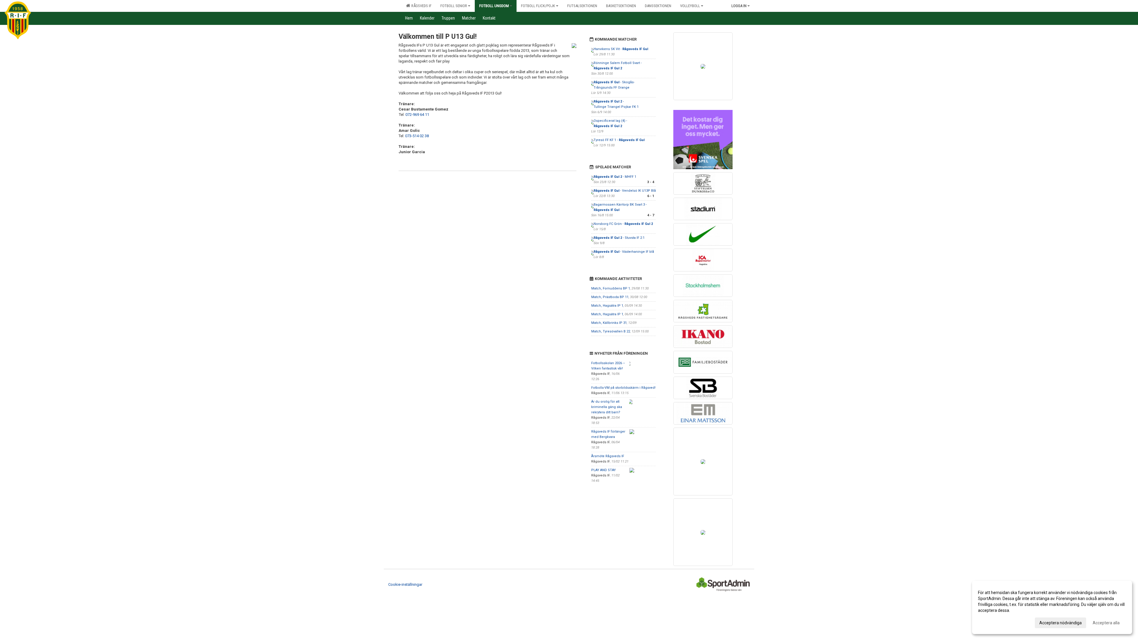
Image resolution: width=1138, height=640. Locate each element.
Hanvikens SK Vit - (621, 49)
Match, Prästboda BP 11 (610, 297)
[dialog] (1052, 607)
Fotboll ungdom (494, 6)
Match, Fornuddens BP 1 (610, 288)
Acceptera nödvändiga (1060, 622)
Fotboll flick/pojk (538, 6)
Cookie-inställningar (405, 584)
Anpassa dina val (994, 622)
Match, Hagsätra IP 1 (607, 306)
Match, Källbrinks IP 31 (609, 323)
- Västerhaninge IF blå (624, 252)
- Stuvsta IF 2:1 (619, 238)
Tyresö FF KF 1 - (619, 140)
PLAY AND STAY (603, 470)
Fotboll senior (453, 6)
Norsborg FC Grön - (623, 224)
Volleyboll (690, 6)
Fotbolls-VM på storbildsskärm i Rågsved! (623, 388)
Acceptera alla (1106, 622)
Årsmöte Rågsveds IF (607, 456)
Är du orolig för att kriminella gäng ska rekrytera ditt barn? (606, 407)
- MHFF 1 (615, 177)
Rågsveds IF (420, 6)
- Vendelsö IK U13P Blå (625, 191)
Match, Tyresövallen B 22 (610, 331)
